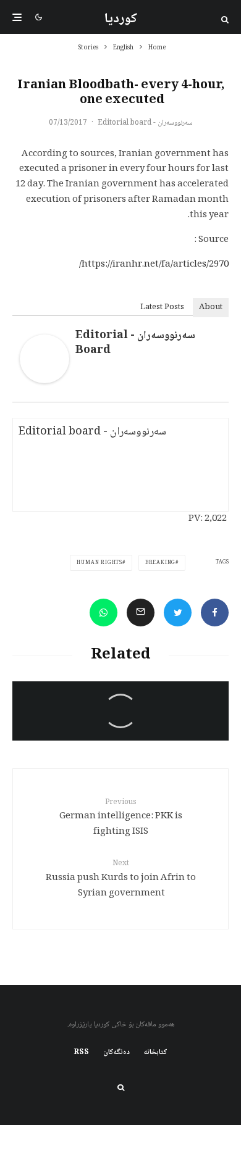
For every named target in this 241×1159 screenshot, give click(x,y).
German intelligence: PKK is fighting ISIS (120, 818)
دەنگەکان (116, 1053)
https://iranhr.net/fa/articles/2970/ (154, 265)
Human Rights (99, 563)
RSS (81, 1053)
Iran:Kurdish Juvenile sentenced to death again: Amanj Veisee (127, 736)
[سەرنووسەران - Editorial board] (44, 381)
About (210, 307)
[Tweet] (178, 612)
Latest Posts (162, 307)
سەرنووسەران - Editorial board (145, 123)
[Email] (140, 612)
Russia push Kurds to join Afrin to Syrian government (121, 879)
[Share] (215, 612)
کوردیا (120, 19)
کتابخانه (155, 1053)
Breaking (160, 563)
